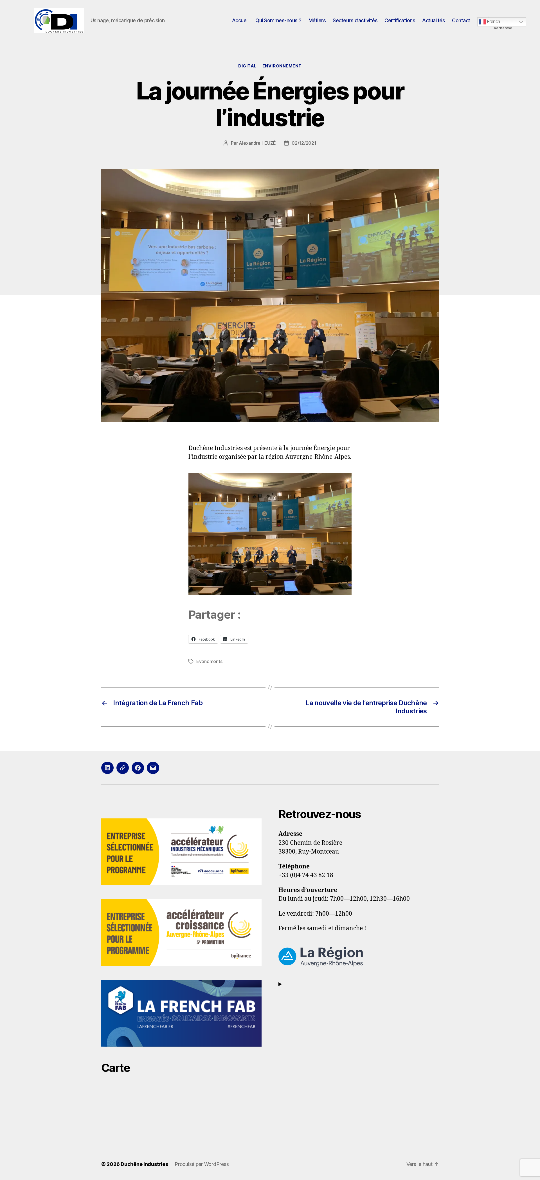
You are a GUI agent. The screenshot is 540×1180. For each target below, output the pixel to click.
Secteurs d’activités (355, 20)
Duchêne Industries (144, 1164)
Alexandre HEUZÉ (257, 143)
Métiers (317, 20)
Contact (461, 20)
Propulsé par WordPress (202, 1164)
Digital (247, 66)
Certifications (399, 20)
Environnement (282, 66)
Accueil (240, 20)
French (493, 21)
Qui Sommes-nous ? (278, 20)
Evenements (209, 661)
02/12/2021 (304, 143)
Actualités (433, 20)
